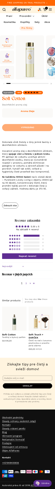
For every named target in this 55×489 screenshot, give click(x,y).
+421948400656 (10, 463)
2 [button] (26, 283)
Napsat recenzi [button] (27, 256)
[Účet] (39, 9)
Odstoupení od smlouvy (15, 447)
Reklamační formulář (13, 439)
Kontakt (6, 425)
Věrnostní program (12, 436)
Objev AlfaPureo (10, 450)
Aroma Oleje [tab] (27, 111)
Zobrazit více (10, 205)
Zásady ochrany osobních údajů (19, 421)
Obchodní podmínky (13, 417)
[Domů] (21, 9)
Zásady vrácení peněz (13, 428)
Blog (4, 432)
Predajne (7, 443)
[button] (4, 9)
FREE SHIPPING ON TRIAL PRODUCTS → (27, 3)
